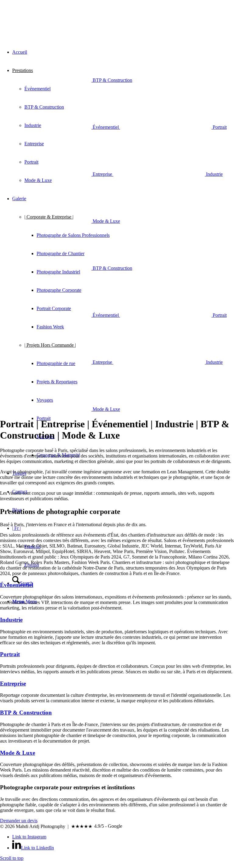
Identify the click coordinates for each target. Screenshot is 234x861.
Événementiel (16, 585)
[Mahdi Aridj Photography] (45, 28)
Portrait (10, 654)
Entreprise (13, 683)
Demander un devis (18, 820)
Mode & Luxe (17, 753)
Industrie (11, 620)
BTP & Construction (26, 712)
